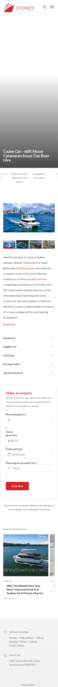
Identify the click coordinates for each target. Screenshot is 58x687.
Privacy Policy (27, 685)
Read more (9, 324)
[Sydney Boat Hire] (18, 7)
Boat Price (11, 435)
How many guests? (16, 414)
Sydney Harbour (38, 279)
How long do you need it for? (21, 463)
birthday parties (25, 268)
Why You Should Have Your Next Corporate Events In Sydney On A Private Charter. (25, 589)
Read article (10, 598)
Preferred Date (14, 449)
